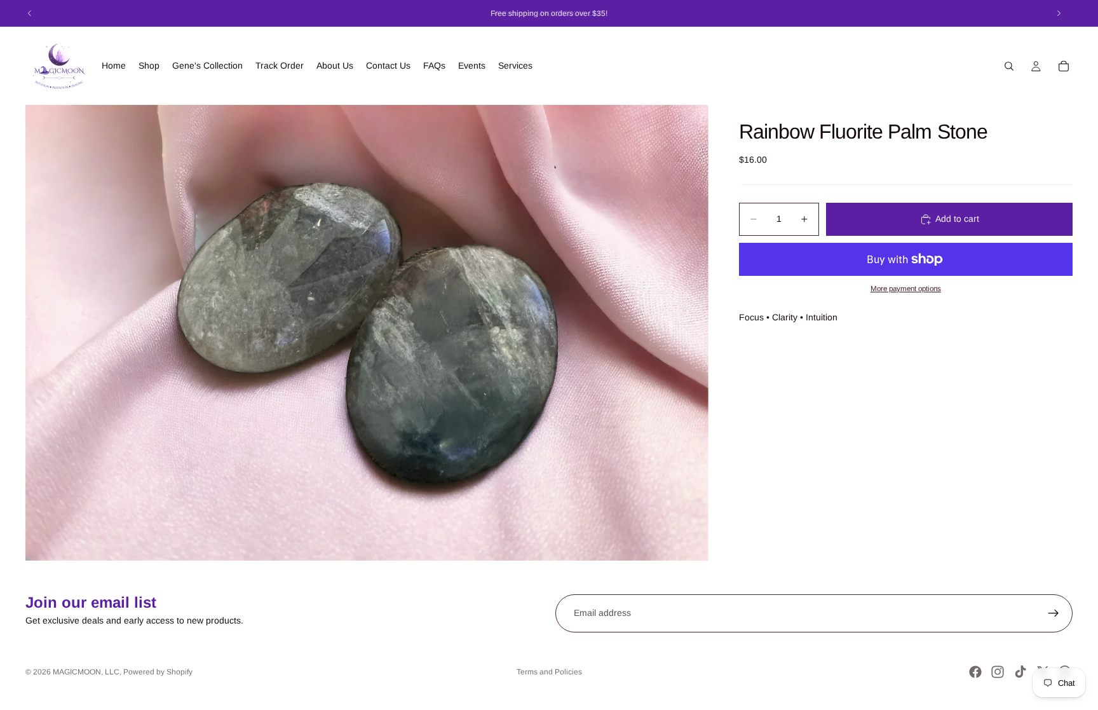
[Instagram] (997, 671)
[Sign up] (1053, 613)
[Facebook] (975, 671)
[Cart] (1064, 66)
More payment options (906, 288)
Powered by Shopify (158, 671)
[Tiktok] (1020, 671)
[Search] (1009, 66)
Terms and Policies (549, 671)
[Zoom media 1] (366, 332)
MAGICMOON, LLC (86, 671)
